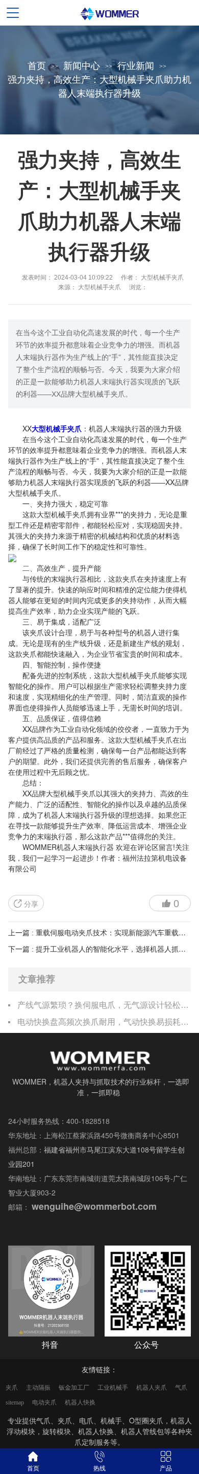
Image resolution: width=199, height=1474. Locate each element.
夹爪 (12, 1387)
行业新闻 (135, 66)
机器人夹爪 (151, 1387)
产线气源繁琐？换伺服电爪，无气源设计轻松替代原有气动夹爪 (104, 1005)
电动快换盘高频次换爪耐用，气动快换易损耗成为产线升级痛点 (104, 1022)
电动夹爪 (44, 1402)
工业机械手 (112, 1387)
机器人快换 (80, 1402)
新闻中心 (81, 66)
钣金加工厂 (74, 1387)
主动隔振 (38, 1387)
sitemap (15, 1402)
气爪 (181, 1387)
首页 (37, 66)
